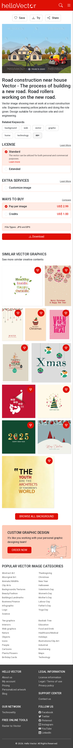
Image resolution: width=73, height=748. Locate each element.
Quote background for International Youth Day (27, 461)
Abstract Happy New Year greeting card (15, 348)
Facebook (47, 712)
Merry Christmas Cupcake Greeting (32, 317)
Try (38, 18)
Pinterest (46, 720)
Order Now (19, 550)
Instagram (47, 724)
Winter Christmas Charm (9, 315)
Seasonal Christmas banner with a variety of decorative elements (52, 427)
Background (11, 128)
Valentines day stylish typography (58, 315)
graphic (52, 128)
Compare (66, 200)
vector (38, 128)
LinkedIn (46, 732)
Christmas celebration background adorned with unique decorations (47, 350)
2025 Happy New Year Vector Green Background (18, 425)
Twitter (45, 716)
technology (23, 135)
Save (21, 18)
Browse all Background (36, 516)
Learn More (65, 145)
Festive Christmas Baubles (57, 270)
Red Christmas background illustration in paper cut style (18, 392)
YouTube (46, 728)
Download (38, 236)
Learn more (14, 162)
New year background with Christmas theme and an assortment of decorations (54, 394)
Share (55, 18)
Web (26, 128)
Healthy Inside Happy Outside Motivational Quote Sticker (21, 270)
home (7, 135)
